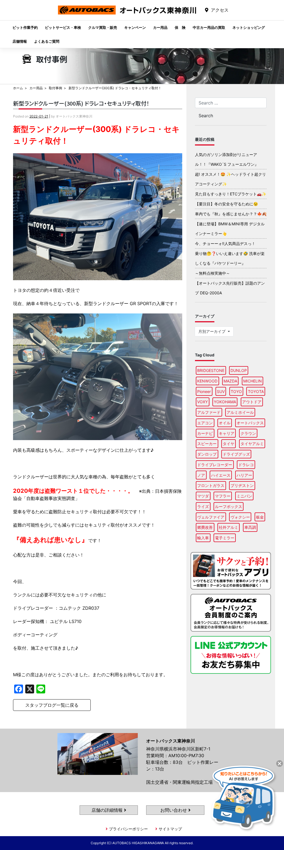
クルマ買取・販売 (102, 27)
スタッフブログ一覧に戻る (51, 705)
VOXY (202, 401)
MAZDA (230, 381)
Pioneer (204, 391)
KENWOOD (207, 381)
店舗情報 (19, 41)
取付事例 (55, 88)
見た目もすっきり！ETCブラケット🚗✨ (230, 194)
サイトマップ (170, 828)
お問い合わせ (174, 810)
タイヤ (228, 443)
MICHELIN (252, 381)
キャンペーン (135, 27)
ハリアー (244, 475)
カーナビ (205, 433)
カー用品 (160, 27)
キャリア (226, 433)
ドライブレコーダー (214, 464)
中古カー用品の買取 (209, 27)
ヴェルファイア (210, 517)
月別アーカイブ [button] (212, 331)
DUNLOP (238, 370)
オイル (224, 422)
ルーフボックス (228, 506)
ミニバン (244, 496)
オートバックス (250, 422)
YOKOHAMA (225, 401)
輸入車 (203, 537)
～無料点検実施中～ (212, 273)
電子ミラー (224, 537)
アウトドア (252, 401)
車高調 (250, 527)
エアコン (205, 422)
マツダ (203, 496)
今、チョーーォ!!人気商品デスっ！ (225, 243)
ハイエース (220, 475)
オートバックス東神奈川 (127, 14)
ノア (201, 475)
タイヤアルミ (252, 443)
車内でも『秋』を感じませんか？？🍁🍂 (231, 213)
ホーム (18, 88)
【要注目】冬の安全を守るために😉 (226, 203)
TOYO (236, 391)
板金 (260, 517)
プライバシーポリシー (128, 828)
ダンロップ (207, 454)
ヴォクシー (240, 517)
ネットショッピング (248, 27)
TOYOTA (256, 391)
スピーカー (207, 443)
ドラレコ (246, 464)
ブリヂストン (242, 485)
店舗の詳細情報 (108, 810)
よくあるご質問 (46, 41)
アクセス (220, 10)
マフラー (222, 496)
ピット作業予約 (25, 27)
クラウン (248, 433)
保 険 (180, 27)
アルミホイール (240, 412)
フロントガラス (210, 485)
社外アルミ (228, 527)
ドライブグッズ (236, 454)
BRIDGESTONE (210, 370)
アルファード (208, 412)
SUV (221, 391)
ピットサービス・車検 (63, 27)
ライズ (203, 506)
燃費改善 (205, 527)
